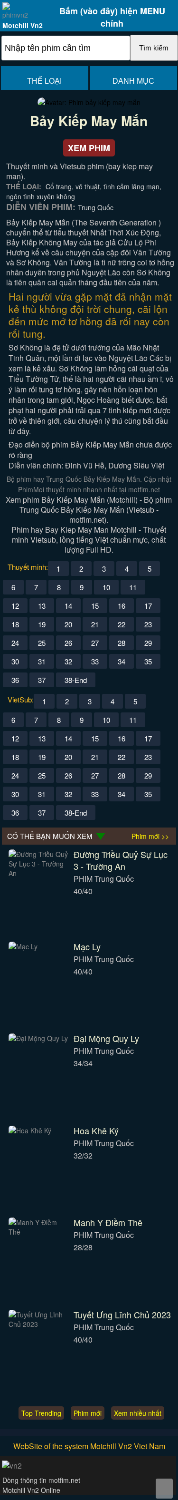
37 (42, 680)
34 (121, 661)
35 (148, 661)
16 (121, 606)
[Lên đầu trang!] (164, 1489)
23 (148, 624)
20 (68, 624)
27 (95, 643)
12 (15, 606)
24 (15, 643)
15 (95, 606)
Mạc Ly (87, 946)
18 (15, 624)
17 (148, 606)
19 (42, 624)
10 (106, 587)
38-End (76, 680)
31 (42, 661)
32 (68, 661)
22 (121, 624)
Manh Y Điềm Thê (108, 1222)
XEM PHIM (89, 148)
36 (15, 680)
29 (148, 643)
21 (95, 624)
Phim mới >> (150, 836)
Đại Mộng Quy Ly (106, 1038)
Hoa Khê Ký (96, 1130)
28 (121, 643)
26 (68, 643)
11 (133, 587)
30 (15, 661)
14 (68, 606)
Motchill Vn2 (22, 25)
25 (42, 643)
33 (95, 661)
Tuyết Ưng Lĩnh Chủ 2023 (122, 1314)
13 (42, 606)
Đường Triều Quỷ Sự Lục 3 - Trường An (121, 860)
